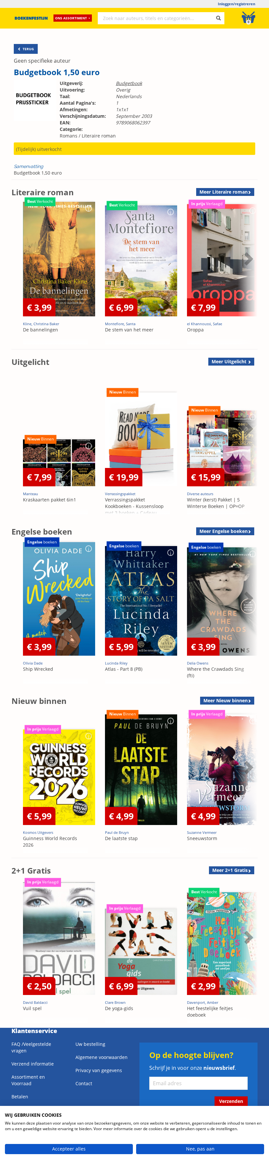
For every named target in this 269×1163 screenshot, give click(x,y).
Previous (18, 275)
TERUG (28, 49)
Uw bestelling (90, 1044)
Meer (223, 192)
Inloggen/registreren (236, 3)
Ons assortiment (71, 18)
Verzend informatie (32, 1064)
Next (248, 275)
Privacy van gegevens (98, 1070)
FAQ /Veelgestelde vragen (31, 1047)
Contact (83, 1083)
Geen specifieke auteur (42, 60)
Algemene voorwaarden (101, 1057)
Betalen (19, 1096)
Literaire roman (99, 136)
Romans (68, 136)
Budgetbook (129, 83)
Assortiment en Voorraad (28, 1080)
